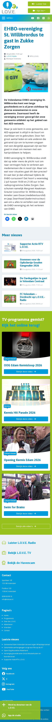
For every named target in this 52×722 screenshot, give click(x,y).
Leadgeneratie (7, 700)
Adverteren (8, 624)
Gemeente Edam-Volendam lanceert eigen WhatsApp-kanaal (27, 644)
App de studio (14, 715)
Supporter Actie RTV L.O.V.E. (14, 659)
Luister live (40, 4)
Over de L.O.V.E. (10, 621)
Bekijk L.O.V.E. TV (19, 552)
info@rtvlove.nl (7, 599)
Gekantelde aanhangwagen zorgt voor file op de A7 (23, 647)
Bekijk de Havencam (21, 563)
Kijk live (40, 10)
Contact (7, 630)
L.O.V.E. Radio (12, 56)
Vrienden (7, 627)
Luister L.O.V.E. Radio (22, 542)
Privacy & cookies (41, 719)
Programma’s (9, 618)
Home (6, 615)
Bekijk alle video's (24, 526)
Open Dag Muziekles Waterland (16, 650)
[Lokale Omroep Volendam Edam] (13, 7)
